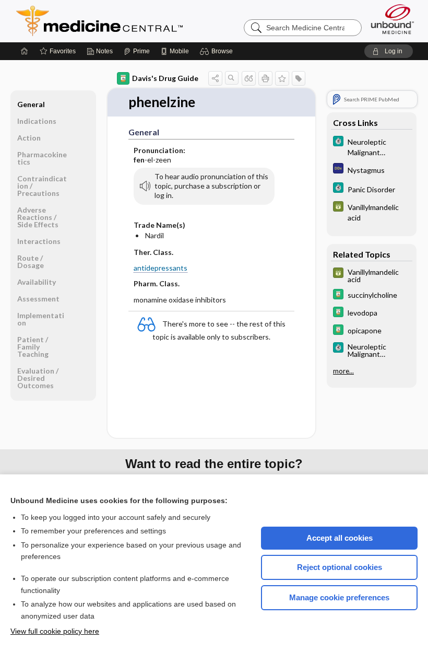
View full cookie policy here (54, 631)
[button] (218, 51)
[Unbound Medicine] (392, 19)
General (31, 104)
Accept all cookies (339, 537)
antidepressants (160, 267)
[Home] (24, 51)
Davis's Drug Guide (165, 78)
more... (343, 371)
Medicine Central (145, 21)
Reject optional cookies (339, 567)
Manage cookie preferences (339, 597)
